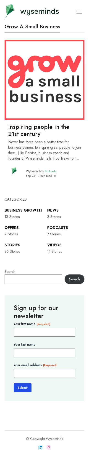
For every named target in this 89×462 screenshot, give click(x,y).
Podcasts (50, 171)
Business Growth (23, 210)
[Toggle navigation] (79, 11)
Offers (12, 227)
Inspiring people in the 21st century (38, 130)
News (53, 210)
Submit (23, 387)
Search (10, 271)
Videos (54, 245)
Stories (12, 245)
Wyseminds (33, 171)
